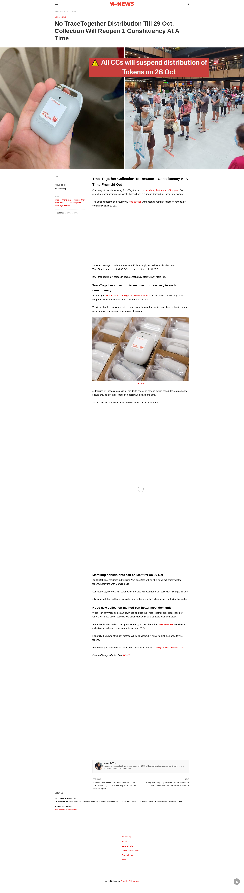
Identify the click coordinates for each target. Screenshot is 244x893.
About (124, 841)
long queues (135, 202)
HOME (126, 655)
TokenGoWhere (165, 624)
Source (140, 383)
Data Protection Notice (131, 850)
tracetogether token (63, 200)
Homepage (59, 11)
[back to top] (237, 881)
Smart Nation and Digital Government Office (128, 295)
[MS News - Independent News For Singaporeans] (122, 4)
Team (124, 860)
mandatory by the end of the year (161, 190)
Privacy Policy (127, 855)
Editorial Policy (128, 846)
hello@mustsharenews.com (168, 647)
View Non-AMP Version (130, 881)
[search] (187, 3)
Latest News (71, 11)
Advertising (126, 837)
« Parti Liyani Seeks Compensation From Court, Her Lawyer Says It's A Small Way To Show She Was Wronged (114, 785)
